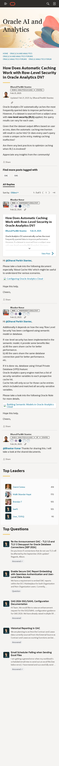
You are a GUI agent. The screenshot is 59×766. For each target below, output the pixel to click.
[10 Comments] (28, 441)
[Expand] (29, 248)
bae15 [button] (15, 509)
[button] (6, 94)
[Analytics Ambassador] (12, 206)
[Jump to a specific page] (54, 192)
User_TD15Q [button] (18, 517)
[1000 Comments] (28, 206)
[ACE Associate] (16, 206)
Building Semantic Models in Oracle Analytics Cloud (30, 405)
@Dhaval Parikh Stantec (19, 260)
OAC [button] (6, 175)
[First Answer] (24, 441)
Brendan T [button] (17, 502)
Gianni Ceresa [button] (19, 487)
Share (6, 162)
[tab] (8, 184)
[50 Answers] (24, 206)
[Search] (48, 3)
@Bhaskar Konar (12, 448)
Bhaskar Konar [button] (17, 199)
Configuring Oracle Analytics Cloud (25, 278)
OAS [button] (16, 175)
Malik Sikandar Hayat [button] (22, 494)
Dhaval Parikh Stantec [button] (21, 87)
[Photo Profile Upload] (20, 206)
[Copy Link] (12, 102)
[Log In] (54, 3)
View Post (46, 253)
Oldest (14, 192)
